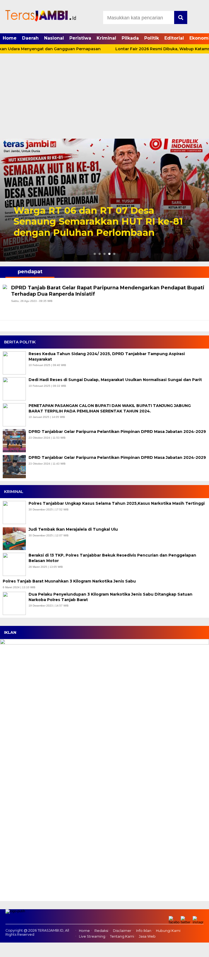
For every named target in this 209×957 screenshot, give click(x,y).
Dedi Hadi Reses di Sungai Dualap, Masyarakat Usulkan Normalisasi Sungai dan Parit (115, 379)
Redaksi (101, 931)
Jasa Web (147, 936)
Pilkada (130, 38)
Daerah (30, 38)
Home (10, 38)
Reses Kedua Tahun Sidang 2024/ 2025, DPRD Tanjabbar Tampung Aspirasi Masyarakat (107, 356)
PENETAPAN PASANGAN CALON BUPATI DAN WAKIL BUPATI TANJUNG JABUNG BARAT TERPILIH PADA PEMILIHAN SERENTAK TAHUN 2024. (110, 408)
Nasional (54, 38)
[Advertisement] (104, 98)
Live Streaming (92, 936)
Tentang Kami (122, 936)
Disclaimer (122, 931)
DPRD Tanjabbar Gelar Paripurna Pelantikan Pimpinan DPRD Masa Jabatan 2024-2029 (117, 431)
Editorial (174, 38)
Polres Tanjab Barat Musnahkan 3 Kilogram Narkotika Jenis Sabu (70, 581)
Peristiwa (80, 38)
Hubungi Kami (168, 931)
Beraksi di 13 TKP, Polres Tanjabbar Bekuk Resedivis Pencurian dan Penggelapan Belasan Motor (112, 558)
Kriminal (106, 38)
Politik (151, 38)
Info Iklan (143, 931)
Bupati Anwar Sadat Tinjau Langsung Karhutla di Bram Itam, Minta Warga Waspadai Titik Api (104, 221)
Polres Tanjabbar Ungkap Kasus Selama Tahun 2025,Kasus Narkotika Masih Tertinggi (117, 503)
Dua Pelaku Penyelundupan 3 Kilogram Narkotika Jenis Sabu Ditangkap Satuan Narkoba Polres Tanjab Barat (110, 597)
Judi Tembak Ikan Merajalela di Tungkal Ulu (74, 529)
